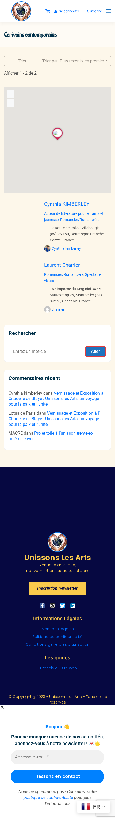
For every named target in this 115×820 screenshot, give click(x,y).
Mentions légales (57, 629)
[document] (57, 762)
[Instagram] (52, 605)
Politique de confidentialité (57, 636)
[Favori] (8, 251)
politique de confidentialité (48, 797)
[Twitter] (62, 605)
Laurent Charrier (62, 265)
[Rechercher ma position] (10, 103)
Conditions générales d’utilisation (58, 644)
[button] (57, 707)
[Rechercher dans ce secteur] (10, 94)
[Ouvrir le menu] (107, 11)
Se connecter (69, 11)
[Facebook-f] (42, 605)
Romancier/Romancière (79, 219)
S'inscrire (94, 11)
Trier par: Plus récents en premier (73, 61)
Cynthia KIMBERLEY (66, 204)
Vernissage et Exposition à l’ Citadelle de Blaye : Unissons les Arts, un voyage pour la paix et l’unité (57, 399)
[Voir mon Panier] (47, 11)
